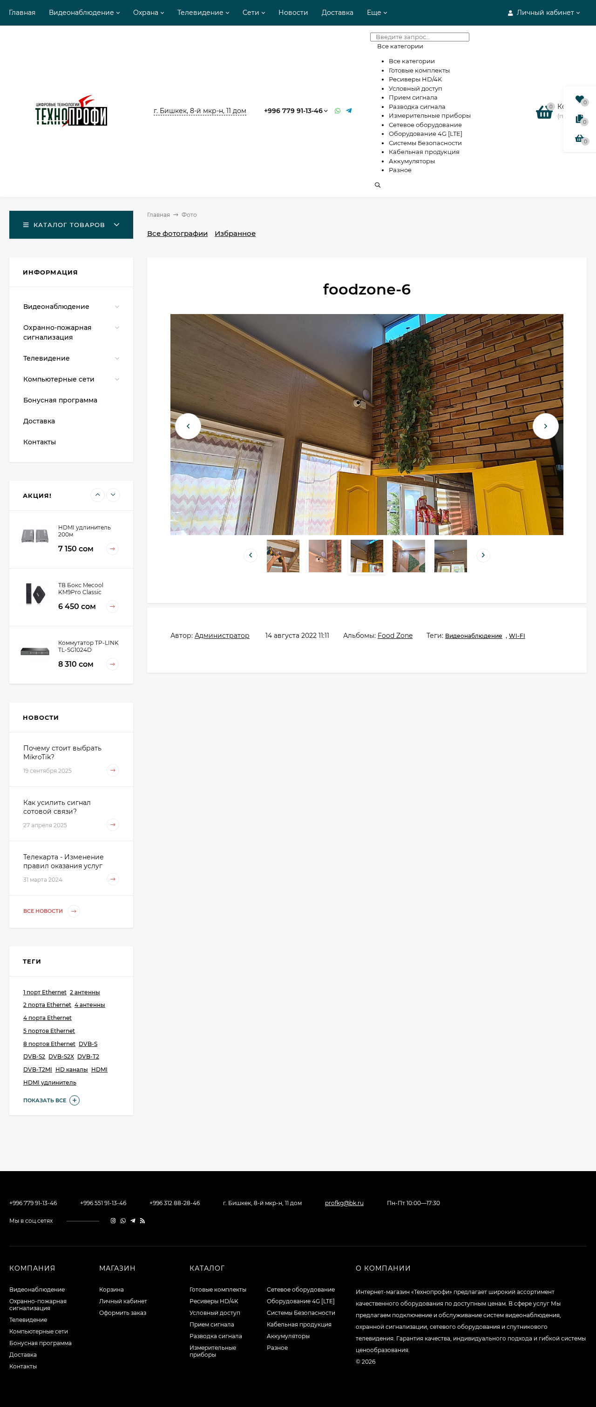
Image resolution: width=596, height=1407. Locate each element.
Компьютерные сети (59, 379)
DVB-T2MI (37, 1069)
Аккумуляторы (288, 1336)
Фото (189, 214)
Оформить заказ (122, 1312)
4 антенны (89, 1004)
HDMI (99, 1069)
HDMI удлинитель (49, 1082)
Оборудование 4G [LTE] (301, 1301)
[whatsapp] (123, 1220)
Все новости (43, 911)
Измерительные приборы (213, 1351)
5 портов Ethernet (49, 1030)
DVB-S (88, 1043)
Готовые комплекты (218, 1289)
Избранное (235, 233)
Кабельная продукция (299, 1324)
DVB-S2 (34, 1056)
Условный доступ (215, 1312)
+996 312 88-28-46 (174, 1202)
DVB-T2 (88, 1056)
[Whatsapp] (338, 111)
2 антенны (85, 992)
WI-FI (517, 635)
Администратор (222, 635)
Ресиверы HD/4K (214, 1301)
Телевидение (200, 12)
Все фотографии (177, 233)
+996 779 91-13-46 (293, 111)
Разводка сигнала (216, 1336)
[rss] (142, 1220)
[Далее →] (366, 532)
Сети (251, 12)
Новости (293, 12)
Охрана (145, 12)
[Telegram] (349, 111)
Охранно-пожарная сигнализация (57, 332)
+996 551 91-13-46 (103, 1202)
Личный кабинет (123, 1301)
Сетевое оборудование (301, 1289)
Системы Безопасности (301, 1312)
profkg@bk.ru (344, 1202)
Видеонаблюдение (81, 12)
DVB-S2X (61, 1056)
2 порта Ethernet (47, 1004)
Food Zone (395, 635)
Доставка (337, 12)
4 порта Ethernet (47, 1017)
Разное (277, 1347)
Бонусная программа (60, 400)
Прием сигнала (212, 1324)
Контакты (39, 442)
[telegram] (132, 1220)
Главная (22, 12)
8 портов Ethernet (49, 1043)
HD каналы (71, 1069)
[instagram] (113, 1220)
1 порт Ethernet (45, 992)
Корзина (111, 1289)
